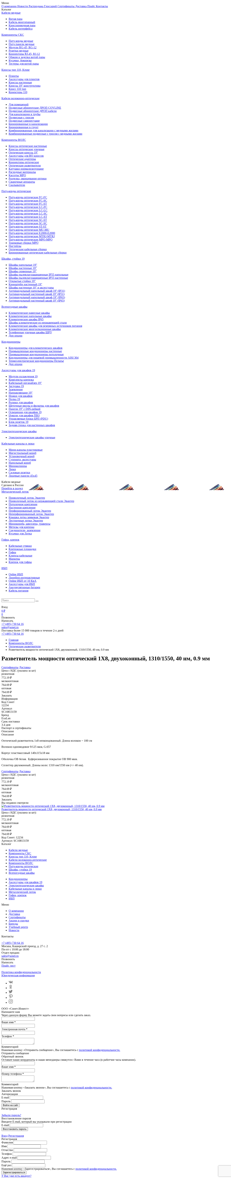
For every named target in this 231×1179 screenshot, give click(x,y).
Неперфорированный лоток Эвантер (31, 514)
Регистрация (16, 1135)
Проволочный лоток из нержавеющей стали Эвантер (41, 501)
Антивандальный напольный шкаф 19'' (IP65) (37, 297)
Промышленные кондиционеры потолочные (36, 354)
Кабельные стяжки (20, 545)
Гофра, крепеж (10, 539)
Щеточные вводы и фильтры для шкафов (34, 405)
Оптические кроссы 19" (23, 152)
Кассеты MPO (17, 175)
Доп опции (15, 335)
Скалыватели (17, 185)
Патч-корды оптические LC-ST (28, 216)
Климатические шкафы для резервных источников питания (45, 325)
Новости (23, 6)
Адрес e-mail (9, 1157)
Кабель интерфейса (20, 28)
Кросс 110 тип (17, 88)
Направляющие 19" (21, 392)
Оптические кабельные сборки (28, 249)
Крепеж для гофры (20, 562)
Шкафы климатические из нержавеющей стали (38, 322)
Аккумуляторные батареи (24, 587)
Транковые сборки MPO (23, 242)
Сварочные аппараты (22, 181)
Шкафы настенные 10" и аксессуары (31, 287)
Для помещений (19, 104)
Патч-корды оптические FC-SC (28, 200)
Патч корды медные (21, 40)
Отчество (7, 1150)
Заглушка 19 (16, 386)
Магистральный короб (22, 453)
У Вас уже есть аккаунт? (16, 1175)
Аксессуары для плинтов (24, 79)
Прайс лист (8, 965)
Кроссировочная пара (22, 25)
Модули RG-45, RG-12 (22, 47)
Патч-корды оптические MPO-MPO (31, 239)
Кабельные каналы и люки (17, 443)
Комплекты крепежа (21, 379)
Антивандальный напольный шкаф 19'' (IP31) (37, 290)
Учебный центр (18, 927)
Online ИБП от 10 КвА (22, 580)
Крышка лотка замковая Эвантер (29, 517)
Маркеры (14, 558)
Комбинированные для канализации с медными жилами (43, 130)
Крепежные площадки (22, 549)
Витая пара (15, 18)
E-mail (5, 1097)
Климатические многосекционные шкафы (35, 329)
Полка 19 (14, 399)
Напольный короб (20, 462)
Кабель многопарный (22, 22)
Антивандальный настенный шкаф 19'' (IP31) (37, 294)
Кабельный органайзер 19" (25, 382)
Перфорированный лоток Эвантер (30, 510)
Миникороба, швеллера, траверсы (29, 523)
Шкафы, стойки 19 (13, 258)
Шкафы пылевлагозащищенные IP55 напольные (38, 274)
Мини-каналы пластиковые (26, 449)
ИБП (4, 568)
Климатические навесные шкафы (29, 312)
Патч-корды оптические (16, 191)
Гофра (12, 552)
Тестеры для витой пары (24, 63)
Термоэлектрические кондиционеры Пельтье (36, 360)
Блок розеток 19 (18, 421)
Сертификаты (66, 6)
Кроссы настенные (20, 82)
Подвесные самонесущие (24, 120)
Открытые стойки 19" (22, 281)
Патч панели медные (21, 44)
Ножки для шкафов (20, 395)
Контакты (102, 6)
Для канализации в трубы (24, 114)
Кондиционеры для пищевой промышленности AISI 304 (44, 357)
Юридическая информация (18, 975)
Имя (4, 1146)
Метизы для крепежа (21, 527)
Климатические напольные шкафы (30, 316)
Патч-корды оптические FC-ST (28, 203)
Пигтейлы (15, 246)
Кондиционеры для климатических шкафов (35, 347)
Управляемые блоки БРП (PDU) (28, 418)
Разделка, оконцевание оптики (28, 178)
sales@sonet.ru (10, 627)
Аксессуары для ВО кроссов (26, 155)
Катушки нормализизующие (26, 168)
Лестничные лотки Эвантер (26, 520)
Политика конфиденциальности (21, 972)
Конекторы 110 (18, 92)
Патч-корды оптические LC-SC (28, 213)
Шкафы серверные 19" (23, 271)
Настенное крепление (22, 507)
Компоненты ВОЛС (13, 139)
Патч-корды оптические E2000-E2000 (32, 233)
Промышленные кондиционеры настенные (35, 351)
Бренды (13, 923)
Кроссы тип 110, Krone (15, 69)
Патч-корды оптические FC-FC (28, 197)
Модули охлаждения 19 (23, 376)
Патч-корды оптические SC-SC (28, 223)
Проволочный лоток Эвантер (27, 497)
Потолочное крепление (23, 504)
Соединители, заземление (24, 530)
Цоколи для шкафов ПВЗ (24, 415)
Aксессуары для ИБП (22, 584)
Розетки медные (19, 50)
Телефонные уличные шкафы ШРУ (30, 332)
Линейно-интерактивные (24, 577)
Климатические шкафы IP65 (26, 319)
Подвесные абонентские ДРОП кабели (33, 111)
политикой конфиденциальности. (99, 1050)
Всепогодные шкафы (14, 306)
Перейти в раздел (12, 488)
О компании (9, 6)
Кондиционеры (10, 341)
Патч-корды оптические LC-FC (28, 207)
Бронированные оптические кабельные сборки (38, 252)
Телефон (6, 1153)
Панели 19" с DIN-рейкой (24, 408)
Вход (4, 1135)
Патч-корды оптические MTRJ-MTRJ (32, 236)
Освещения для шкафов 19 (25, 412)
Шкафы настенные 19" (23, 268)
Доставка (81, 6)
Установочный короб (21, 456)
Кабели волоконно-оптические (20, 98)
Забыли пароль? (11, 1115)
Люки (12, 469)
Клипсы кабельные (20, 555)
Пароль (5, 1101)
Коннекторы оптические (24, 162)
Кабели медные (11, 12)
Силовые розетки (19, 472)
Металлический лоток (15, 491)
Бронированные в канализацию (28, 124)
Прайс (91, 6)
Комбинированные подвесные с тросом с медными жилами (45, 133)
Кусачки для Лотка (20, 533)
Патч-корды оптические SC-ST (28, 220)
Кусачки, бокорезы (20, 60)
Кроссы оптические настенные (28, 146)
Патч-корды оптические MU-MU (29, 229)
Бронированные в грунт (23, 127)
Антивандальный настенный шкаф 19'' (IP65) (37, 300)
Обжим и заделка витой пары (27, 57)
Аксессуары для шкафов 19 (18, 370)
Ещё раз (6, 1165)
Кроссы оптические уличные (26, 149)
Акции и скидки (19, 920)
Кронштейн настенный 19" (25, 284)
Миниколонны (18, 466)
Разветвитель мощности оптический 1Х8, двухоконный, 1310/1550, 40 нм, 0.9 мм (51, 809)
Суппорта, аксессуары (22, 459)
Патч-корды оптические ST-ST (28, 226)
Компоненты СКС (12, 34)
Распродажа (36, 6)
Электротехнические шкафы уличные (32, 437)
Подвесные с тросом (21, 117)
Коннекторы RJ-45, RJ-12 (24, 53)
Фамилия (7, 1142)
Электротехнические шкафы (19, 431)
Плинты (14, 75)
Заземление (16, 389)
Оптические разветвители (25, 165)
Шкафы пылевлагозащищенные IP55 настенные (38, 277)
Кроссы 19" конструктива (24, 85)
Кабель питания (18, 590)
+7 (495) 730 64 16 (12, 624)
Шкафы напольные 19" (23, 264)
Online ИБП (16, 574)
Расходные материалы (22, 172)
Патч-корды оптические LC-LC (28, 210)
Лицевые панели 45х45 (23, 475)
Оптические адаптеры (22, 159)
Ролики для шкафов (21, 402)
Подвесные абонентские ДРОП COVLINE (35, 107)
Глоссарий (51, 6)
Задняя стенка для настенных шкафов (32, 425)
